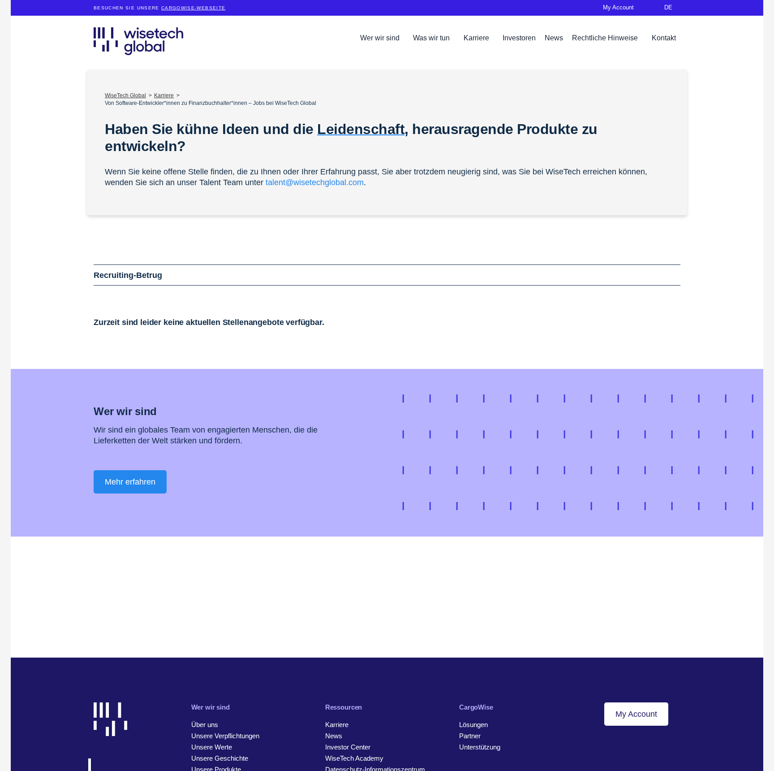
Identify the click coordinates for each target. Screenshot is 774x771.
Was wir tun (432, 38)
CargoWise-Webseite (193, 7)
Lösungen (473, 724)
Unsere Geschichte (219, 758)
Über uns (204, 724)
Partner (470, 736)
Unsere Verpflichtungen (225, 736)
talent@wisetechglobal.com (315, 182)
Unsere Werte (211, 747)
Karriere (477, 38)
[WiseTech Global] (138, 41)
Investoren (519, 38)
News (554, 38)
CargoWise (476, 707)
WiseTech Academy (354, 758)
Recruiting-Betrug (128, 275)
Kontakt (664, 38)
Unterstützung (479, 747)
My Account (636, 714)
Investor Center (347, 747)
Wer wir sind (380, 38)
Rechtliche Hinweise (606, 38)
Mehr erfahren (130, 481)
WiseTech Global (125, 95)
